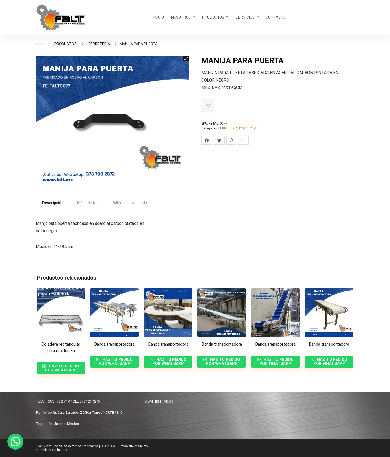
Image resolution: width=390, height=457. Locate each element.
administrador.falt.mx (51, 450)
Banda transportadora (114, 344)
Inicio (40, 44)
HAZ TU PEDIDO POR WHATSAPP (62, 368)
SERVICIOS (245, 16)
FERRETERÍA (99, 44)
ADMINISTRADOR (159, 401)
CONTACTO (275, 16)
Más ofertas (87, 203)
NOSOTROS (181, 16)
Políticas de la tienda (129, 203)
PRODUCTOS (213, 16)
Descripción (53, 203)
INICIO (158, 16)
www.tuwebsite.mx (134, 446)
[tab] (53, 202)
